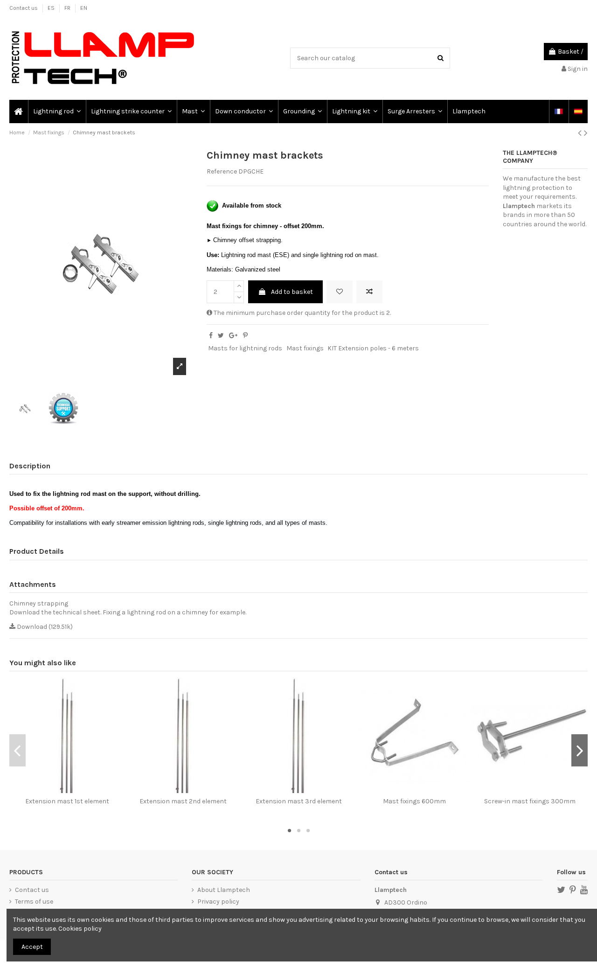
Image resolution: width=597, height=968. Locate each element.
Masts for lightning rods (245, 348)
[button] (56, 111)
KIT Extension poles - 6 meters (373, 348)
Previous (17, 750)
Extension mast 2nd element (183, 801)
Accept (32, 947)
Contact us (24, 8)
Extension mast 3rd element (299, 801)
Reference (222, 171)
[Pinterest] (245, 336)
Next (579, 750)
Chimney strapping (38, 603)
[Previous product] (581, 133)
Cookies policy (80, 929)
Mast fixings (305, 348)
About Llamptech (223, 890)
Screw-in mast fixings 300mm (530, 801)
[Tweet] (221, 336)
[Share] (211, 336)
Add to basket (292, 292)
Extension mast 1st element (67, 801)
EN (83, 8)
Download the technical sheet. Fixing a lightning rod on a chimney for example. (127, 612)
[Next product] (586, 133)
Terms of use (34, 901)
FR (68, 8)
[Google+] (233, 336)
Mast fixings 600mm (414, 801)
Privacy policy (218, 901)
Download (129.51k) (44, 627)
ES (52, 8)
